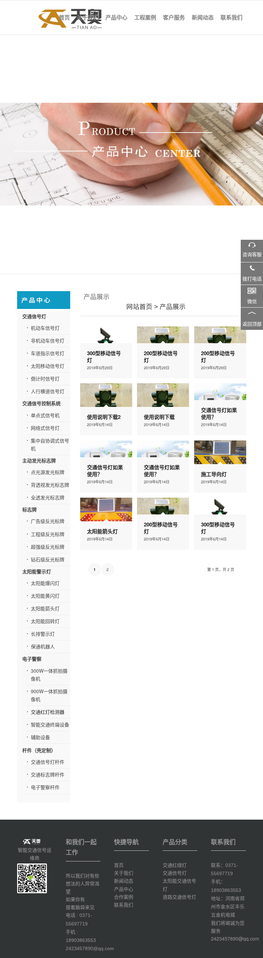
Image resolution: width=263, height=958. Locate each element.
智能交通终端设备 (50, 724)
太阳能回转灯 (45, 621)
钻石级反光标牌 (47, 559)
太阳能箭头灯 (45, 608)
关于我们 (123, 872)
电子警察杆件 (45, 787)
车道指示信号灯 (47, 353)
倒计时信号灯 (45, 378)
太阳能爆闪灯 (45, 583)
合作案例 (123, 896)
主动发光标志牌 (39, 460)
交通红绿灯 (175, 864)
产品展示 (173, 306)
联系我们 (123, 904)
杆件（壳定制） (39, 750)
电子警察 (31, 658)
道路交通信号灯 (179, 896)
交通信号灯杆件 (47, 761)
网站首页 (139, 306)
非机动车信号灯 (47, 340)
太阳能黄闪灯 (45, 595)
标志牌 (29, 509)
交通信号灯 (34, 316)
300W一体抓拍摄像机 (49, 674)
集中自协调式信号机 (50, 444)
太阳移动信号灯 (47, 365)
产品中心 (123, 888)
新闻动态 (123, 880)
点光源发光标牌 (47, 472)
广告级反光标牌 (47, 521)
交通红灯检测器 (47, 711)
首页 (119, 864)
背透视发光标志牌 (50, 484)
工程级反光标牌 (47, 534)
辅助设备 (40, 737)
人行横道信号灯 (47, 391)
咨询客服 (252, 254)
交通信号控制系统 (41, 403)
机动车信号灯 (45, 327)
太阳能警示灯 (36, 571)
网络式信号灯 (45, 427)
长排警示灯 (43, 633)
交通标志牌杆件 (47, 774)
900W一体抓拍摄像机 (49, 695)
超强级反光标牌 (47, 546)
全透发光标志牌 (47, 497)
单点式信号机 (45, 415)
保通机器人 (43, 646)
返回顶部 (252, 324)
